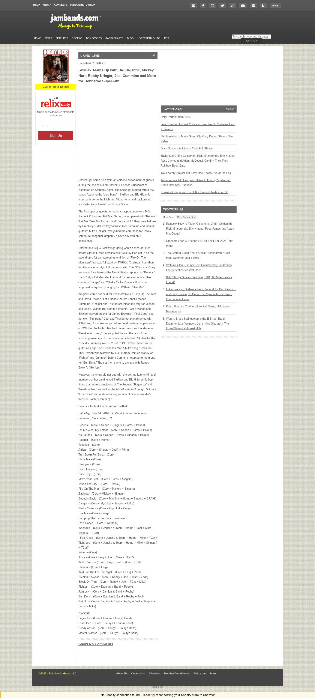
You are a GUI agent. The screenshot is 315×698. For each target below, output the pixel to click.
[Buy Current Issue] (56, 82)
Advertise (154, 673)
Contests (60, 4)
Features (62, 38)
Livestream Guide (149, 38)
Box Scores (94, 38)
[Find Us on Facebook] (204, 5)
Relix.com (200, 673)
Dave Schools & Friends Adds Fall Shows (187, 148)
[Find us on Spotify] (254, 5)
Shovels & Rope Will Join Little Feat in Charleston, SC (194, 192)
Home (37, 38)
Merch (47, 4)
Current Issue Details (56, 86)
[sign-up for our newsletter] (194, 5)
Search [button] (251, 40)
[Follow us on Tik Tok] (233, 5)
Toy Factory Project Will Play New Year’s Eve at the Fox (196, 172)
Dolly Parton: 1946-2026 (175, 117)
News (48, 38)
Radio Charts (114, 38)
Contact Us (138, 673)
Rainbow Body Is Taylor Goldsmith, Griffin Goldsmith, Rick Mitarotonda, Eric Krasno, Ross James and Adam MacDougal (200, 228)
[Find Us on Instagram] (213, 5)
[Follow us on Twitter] (223, 5)
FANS (275, 5)
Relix (36, 4)
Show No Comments (95, 644)
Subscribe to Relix (82, 4)
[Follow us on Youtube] (244, 5)
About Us (122, 673)
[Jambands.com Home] (76, 29)
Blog (130, 38)
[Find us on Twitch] (264, 5)
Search (213, 673)
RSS (166, 38)
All (153, 55)
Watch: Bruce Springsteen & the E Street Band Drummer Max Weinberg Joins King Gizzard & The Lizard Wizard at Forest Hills (197, 323)
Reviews (77, 38)
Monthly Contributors (177, 673)
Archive (230, 109)
